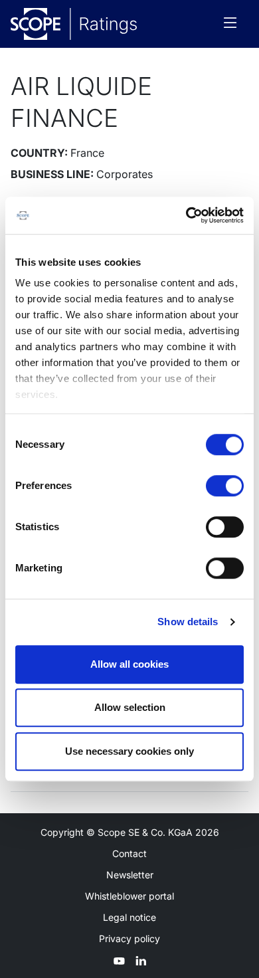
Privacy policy (129, 938)
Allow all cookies (129, 664)
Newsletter (129, 874)
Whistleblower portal (129, 896)
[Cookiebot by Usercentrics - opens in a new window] (186, 215)
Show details (187, 621)
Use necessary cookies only (129, 751)
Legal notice (129, 917)
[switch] (225, 485)
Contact (129, 853)
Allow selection (129, 707)
